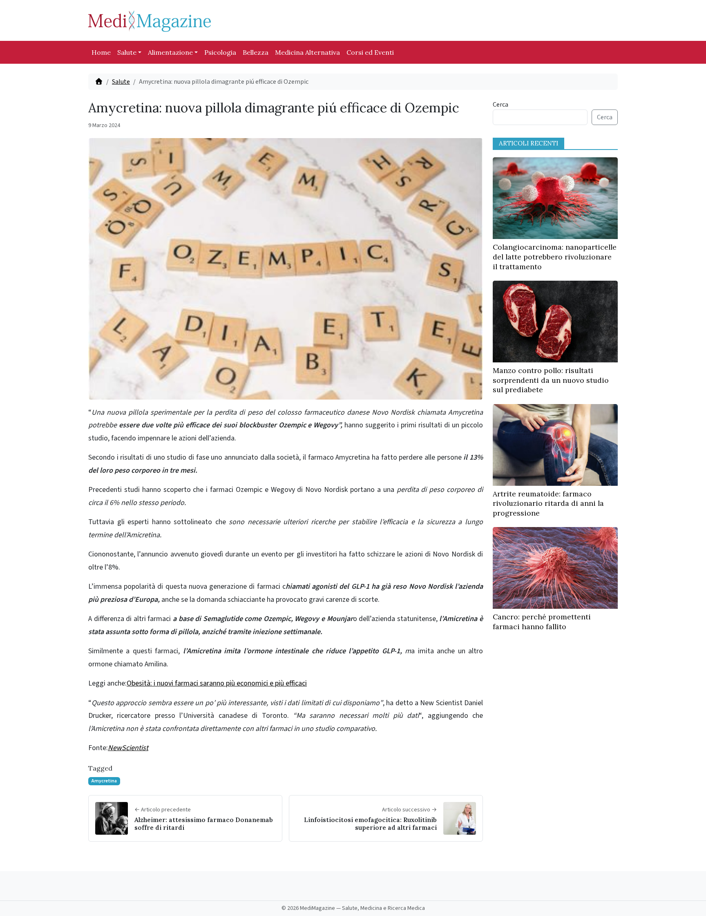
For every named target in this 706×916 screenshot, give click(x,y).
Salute (126, 52)
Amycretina (104, 780)
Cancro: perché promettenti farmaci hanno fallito (542, 621)
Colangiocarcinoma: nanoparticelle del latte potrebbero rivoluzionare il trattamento (555, 256)
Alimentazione (170, 52)
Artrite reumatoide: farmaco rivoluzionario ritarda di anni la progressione (548, 503)
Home (101, 52)
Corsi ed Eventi (370, 52)
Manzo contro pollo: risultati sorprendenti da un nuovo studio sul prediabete (551, 380)
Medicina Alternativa (307, 52)
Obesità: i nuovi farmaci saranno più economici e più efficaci (217, 683)
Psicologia (220, 52)
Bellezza (255, 52)
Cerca (500, 104)
